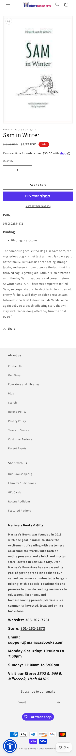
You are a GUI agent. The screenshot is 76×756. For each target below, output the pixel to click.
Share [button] (11, 328)
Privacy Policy (17, 421)
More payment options (38, 205)
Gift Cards (14, 492)
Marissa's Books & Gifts (31, 748)
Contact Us (15, 366)
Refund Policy (17, 411)
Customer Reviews (20, 439)
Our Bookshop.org (20, 474)
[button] (8, 4)
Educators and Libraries (23, 384)
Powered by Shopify (55, 748)
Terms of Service (18, 430)
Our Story (14, 375)
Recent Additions (19, 501)
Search (12, 402)
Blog (11, 393)
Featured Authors (19, 510)
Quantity (8, 161)
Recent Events (17, 448)
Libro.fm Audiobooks (22, 483)
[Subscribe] (58, 702)
